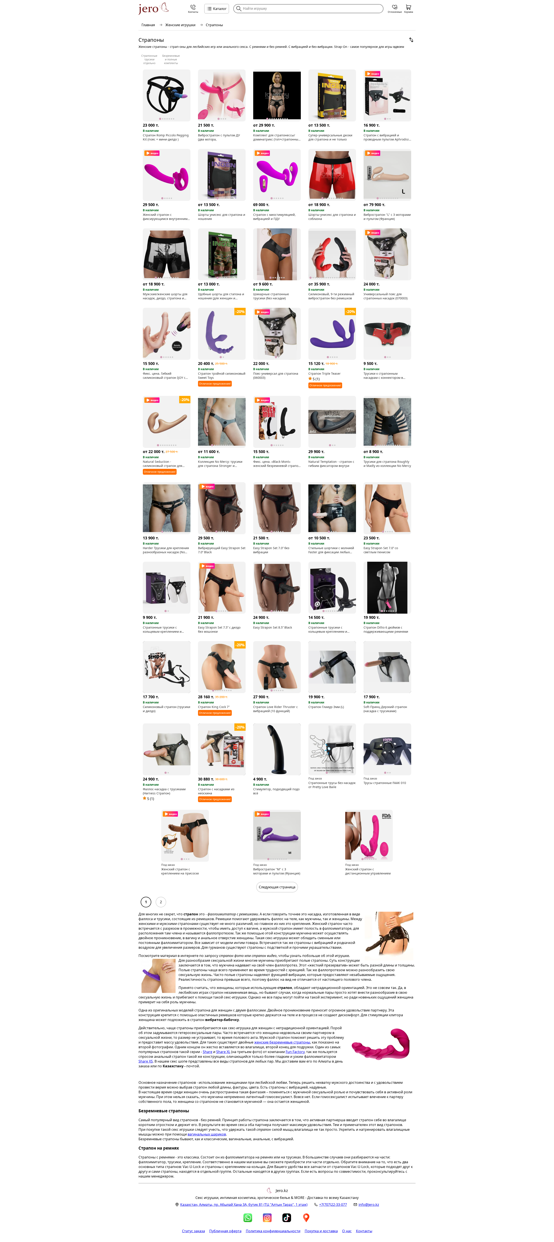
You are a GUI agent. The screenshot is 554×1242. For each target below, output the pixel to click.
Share (207, 1051)
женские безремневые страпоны (282, 1042)
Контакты (364, 1231)
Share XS (145, 1061)
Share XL (223, 1051)
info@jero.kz (369, 1204)
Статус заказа (193, 1231)
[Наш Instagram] (267, 1217)
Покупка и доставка (321, 1231)
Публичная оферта (225, 1231)
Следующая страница (277, 887)
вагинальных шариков (207, 1134)
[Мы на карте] (306, 1217)
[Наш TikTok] (286, 1217)
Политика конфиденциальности (273, 1231)
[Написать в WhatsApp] (247, 1217)
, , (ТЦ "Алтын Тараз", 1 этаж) (244, 1204)
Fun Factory (295, 1051)
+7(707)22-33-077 (333, 1204)
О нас (347, 1231)
